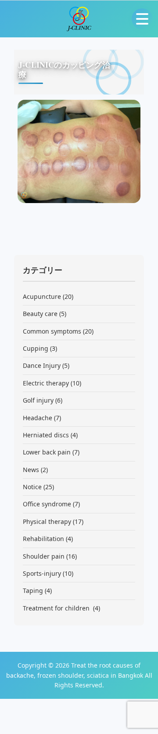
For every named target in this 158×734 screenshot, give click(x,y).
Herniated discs (46, 435)
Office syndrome (47, 504)
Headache (37, 418)
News (31, 469)
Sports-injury (42, 573)
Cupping (35, 348)
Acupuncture (42, 296)
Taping (33, 590)
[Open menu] (142, 18)
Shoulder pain (44, 556)
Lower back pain (47, 452)
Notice (32, 487)
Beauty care (40, 313)
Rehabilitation (43, 538)
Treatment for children (57, 608)
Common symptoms (52, 331)
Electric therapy (46, 383)
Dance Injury (42, 365)
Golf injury (38, 400)
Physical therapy (47, 521)
